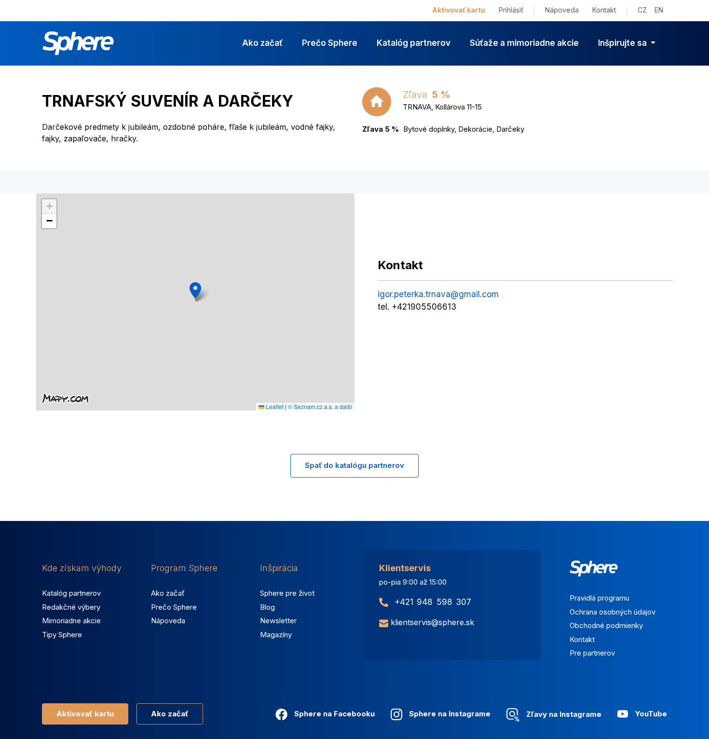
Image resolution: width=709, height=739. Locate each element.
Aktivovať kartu (458, 10)
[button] (195, 290)
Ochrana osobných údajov (612, 611)
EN (658, 10)
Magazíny (276, 634)
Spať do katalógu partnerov (354, 465)
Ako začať (262, 43)
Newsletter (278, 620)
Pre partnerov (592, 652)
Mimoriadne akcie (71, 620)
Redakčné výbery (71, 607)
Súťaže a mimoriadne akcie (524, 43)
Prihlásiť (511, 10)
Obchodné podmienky (606, 625)
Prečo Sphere (329, 43)
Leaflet (274, 406)
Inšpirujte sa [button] (623, 43)
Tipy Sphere (62, 634)
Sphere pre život (287, 593)
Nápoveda (562, 10)
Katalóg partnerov (413, 43)
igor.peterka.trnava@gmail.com (438, 294)
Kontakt (604, 10)
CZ (642, 10)
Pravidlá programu (599, 597)
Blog (267, 607)
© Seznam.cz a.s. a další (320, 406)
